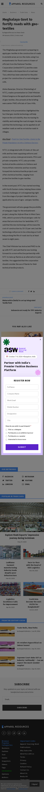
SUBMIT (22, 447)
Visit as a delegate (14, 429)
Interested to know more (17, 439)
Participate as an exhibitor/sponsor (20, 433)
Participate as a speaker (16, 436)
